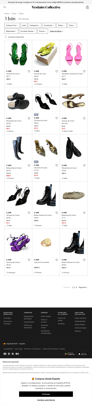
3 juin (14, 13)
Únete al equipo (81, 328)
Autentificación (29, 322)
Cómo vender (46, 316)
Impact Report (80, 324)
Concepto (7, 318)
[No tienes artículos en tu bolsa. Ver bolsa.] (87, 7)
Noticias (78, 331)
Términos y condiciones (32, 349)
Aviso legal (18, 349)
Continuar (46, 394)
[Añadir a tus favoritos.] (29, 71)
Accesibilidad (8, 349)
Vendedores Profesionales (46, 332)
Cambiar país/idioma (46, 400)
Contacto (61, 324)
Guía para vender (44, 326)
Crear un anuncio (44, 321)
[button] (87, 7)
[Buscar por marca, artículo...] (4, 7)
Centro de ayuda (61, 319)
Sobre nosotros (80, 318)
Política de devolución (28, 326)
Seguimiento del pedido (28, 317)
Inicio (6, 13)
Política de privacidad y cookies (54, 349)
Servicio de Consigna (8, 322)
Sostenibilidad (80, 321)
